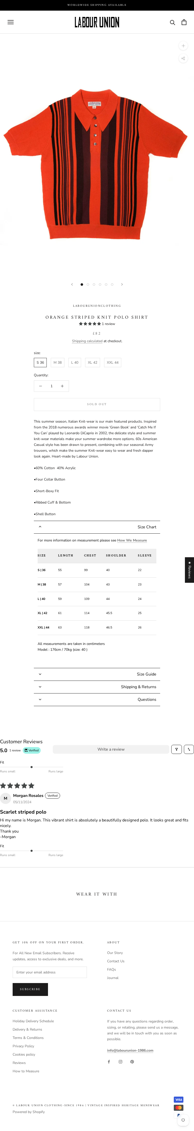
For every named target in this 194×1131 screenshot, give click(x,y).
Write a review (111, 749)
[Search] (172, 22)
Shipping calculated (87, 341)
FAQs (111, 969)
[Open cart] (184, 22)
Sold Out (97, 404)
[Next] (122, 284)
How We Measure (132, 540)
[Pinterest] (132, 1061)
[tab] (97, 527)
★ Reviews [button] (189, 570)
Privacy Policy (23, 1046)
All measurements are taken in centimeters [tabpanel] (95, 595)
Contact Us (116, 961)
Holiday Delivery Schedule (33, 1021)
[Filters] (176, 749)
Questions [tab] (147, 699)
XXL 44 (112, 362)
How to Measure (26, 1071)
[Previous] (72, 284)
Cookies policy (24, 1054)
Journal (112, 977)
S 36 (40, 362)
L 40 (74, 362)
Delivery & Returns (27, 1029)
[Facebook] (109, 1061)
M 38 (58, 362)
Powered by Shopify (29, 1112)
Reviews (19, 1062)
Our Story (115, 952)
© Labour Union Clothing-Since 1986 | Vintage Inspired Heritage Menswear (86, 1105)
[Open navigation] (11, 22)
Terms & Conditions (28, 1037)
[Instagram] (120, 1061)
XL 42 (92, 362)
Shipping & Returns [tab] (138, 687)
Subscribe (30, 989)
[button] (90, 323)
